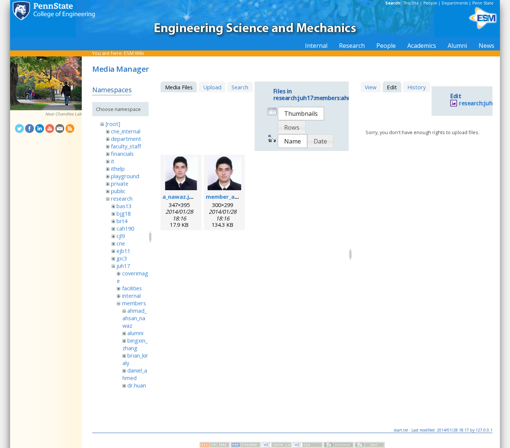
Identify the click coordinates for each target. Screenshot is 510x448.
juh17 (123, 265)
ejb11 (123, 250)
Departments (455, 3)
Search (239, 87)
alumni (135, 333)
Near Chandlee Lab (63, 114)
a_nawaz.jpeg (180, 196)
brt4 (121, 221)
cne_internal (125, 131)
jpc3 (121, 258)
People (430, 3)
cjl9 (120, 236)
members (134, 303)
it (112, 161)
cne (120, 243)
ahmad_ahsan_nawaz (134, 318)
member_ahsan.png (232, 196)
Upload (212, 87)
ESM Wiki (134, 53)
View (370, 87)
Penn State (483, 3)
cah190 (125, 228)
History (416, 87)
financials (122, 153)
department (126, 138)
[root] (113, 123)
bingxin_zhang (134, 344)
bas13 (123, 206)
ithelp (118, 168)
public (118, 191)
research (122, 198)
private (119, 183)
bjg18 (123, 213)
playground (125, 176)
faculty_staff (126, 146)
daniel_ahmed (134, 374)
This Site (411, 3)
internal (131, 295)
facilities (132, 288)
